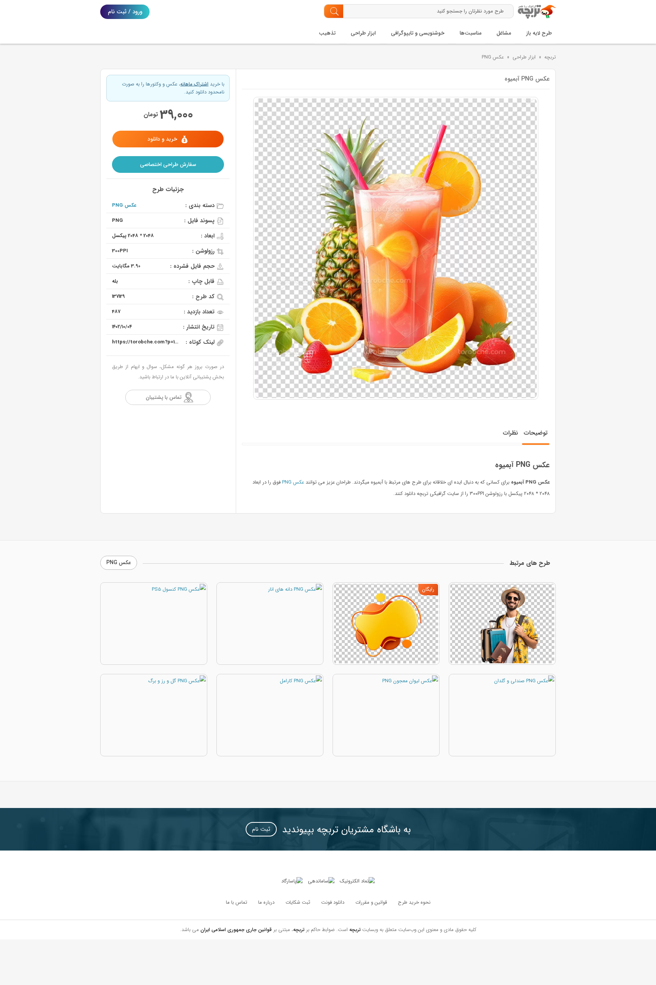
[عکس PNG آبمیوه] (396, 248)
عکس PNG (493, 57)
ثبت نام (261, 829)
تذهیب (327, 33)
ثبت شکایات (297, 902)
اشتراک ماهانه (194, 84)
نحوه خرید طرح (414, 902)
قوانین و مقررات (371, 902)
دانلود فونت (332, 902)
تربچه (550, 57)
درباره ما (266, 902)
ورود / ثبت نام (125, 11)
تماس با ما (236, 902)
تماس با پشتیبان (163, 397)
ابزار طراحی (363, 33)
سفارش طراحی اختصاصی (168, 164)
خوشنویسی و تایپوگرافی (418, 33)
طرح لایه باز (539, 33)
